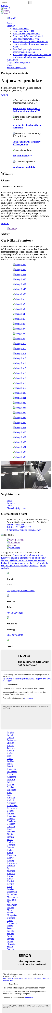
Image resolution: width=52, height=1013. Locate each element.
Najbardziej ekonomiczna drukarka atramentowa (23, 560)
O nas (9, 65)
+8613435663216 (15, 613)
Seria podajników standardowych (28, 36)
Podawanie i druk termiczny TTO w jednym (26, 143)
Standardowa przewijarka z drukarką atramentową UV (26, 109)
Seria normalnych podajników (26, 33)
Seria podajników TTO (23, 31)
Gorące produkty (20, 555)
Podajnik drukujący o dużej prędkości (18, 563)
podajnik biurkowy (22, 155)
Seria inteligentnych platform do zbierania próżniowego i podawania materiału (32, 55)
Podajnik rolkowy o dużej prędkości (21, 565)
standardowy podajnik (24, 167)
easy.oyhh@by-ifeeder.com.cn (21, 590)
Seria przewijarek (21, 28)
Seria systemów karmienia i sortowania (30, 41)
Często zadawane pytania (18, 62)
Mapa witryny (36, 555)
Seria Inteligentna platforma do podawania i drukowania (27, 50)
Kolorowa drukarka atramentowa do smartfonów (23, 558)
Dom (9, 23)
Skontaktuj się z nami (16, 67)
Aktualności (12, 59)
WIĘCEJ (5, 95)
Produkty (11, 26)
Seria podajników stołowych (26, 39)
